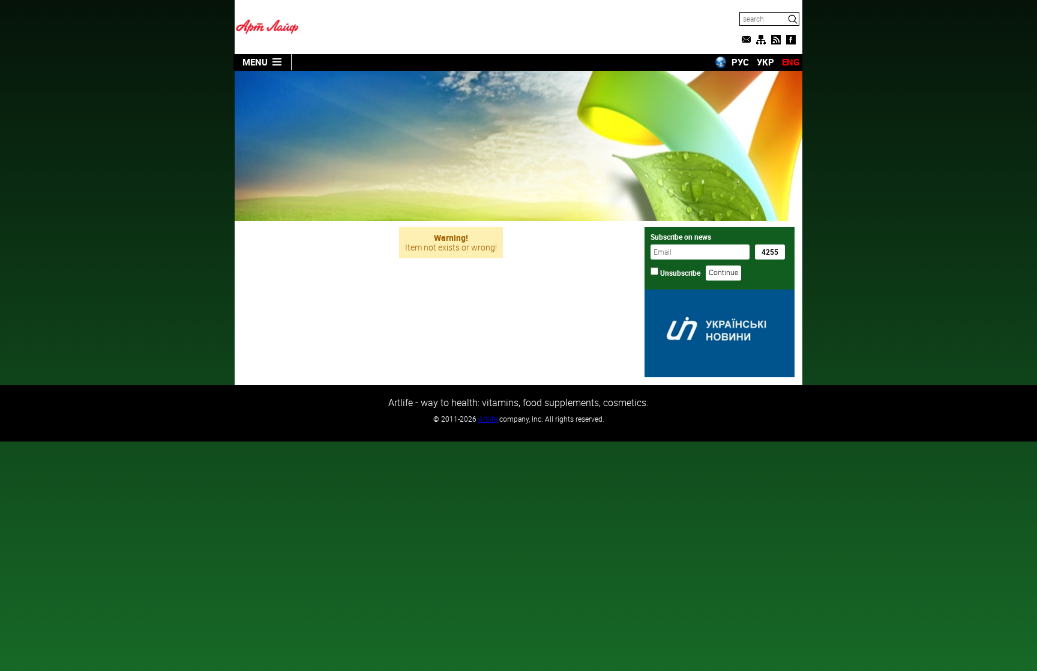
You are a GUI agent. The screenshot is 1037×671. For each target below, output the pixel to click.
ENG (790, 62)
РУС (740, 62)
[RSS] (776, 39)
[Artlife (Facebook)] (791, 39)
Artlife (487, 419)
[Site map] (761, 39)
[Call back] (746, 39)
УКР (765, 62)
